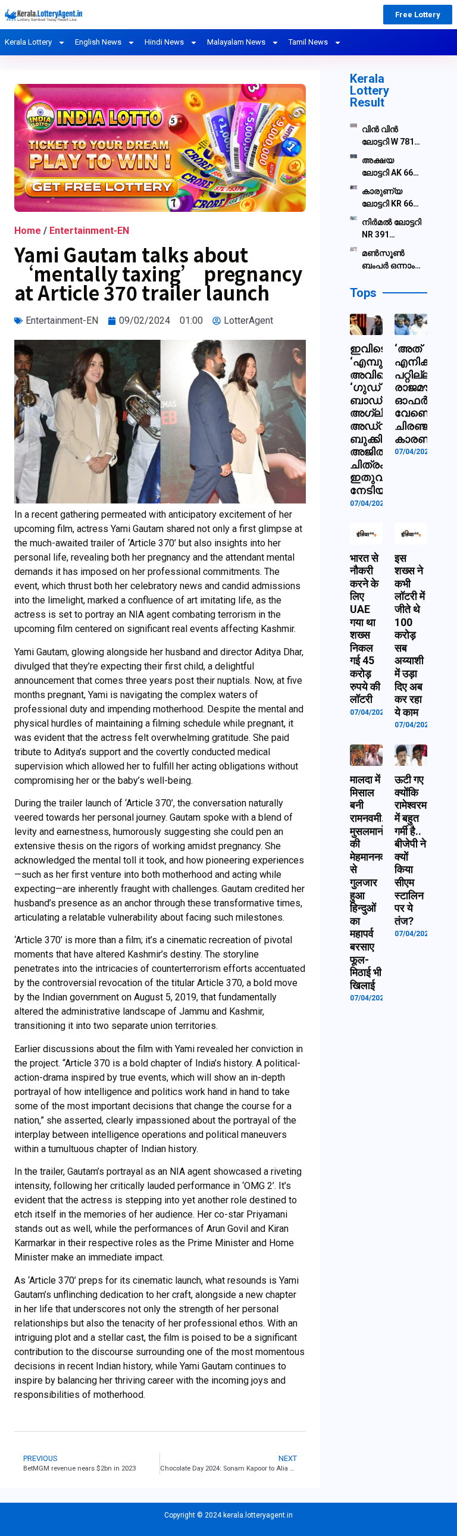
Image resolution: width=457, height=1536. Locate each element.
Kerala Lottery (28, 41)
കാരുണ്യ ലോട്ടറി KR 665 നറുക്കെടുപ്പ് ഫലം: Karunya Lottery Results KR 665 (392, 198)
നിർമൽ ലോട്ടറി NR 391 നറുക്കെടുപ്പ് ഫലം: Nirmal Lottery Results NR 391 (392, 229)
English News (98, 41)
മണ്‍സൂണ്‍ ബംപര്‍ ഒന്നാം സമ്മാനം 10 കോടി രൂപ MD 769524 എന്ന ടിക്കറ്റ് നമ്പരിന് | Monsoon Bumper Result (392, 260)
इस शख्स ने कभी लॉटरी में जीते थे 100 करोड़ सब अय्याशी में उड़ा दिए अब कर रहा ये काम (410, 635)
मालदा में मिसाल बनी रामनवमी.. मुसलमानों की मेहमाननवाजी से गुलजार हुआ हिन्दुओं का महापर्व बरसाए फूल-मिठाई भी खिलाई (374, 882)
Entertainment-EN (89, 230)
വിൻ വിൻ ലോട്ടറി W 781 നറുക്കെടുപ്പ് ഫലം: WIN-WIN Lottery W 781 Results (391, 136)
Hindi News (164, 41)
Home (27, 230)
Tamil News (308, 41)
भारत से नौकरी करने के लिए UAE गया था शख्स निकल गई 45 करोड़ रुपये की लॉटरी (365, 629)
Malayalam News (236, 41)
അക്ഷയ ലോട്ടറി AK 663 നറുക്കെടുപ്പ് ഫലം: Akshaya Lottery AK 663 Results (391, 167)
